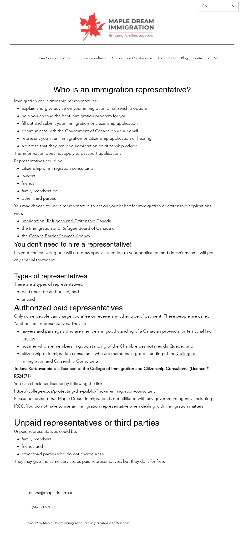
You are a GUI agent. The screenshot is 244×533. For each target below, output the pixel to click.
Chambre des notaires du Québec (152, 346)
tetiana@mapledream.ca (50, 492)
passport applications (101, 153)
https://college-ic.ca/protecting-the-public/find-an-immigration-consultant (84, 391)
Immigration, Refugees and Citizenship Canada (66, 221)
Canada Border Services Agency (59, 236)
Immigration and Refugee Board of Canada (70, 228)
